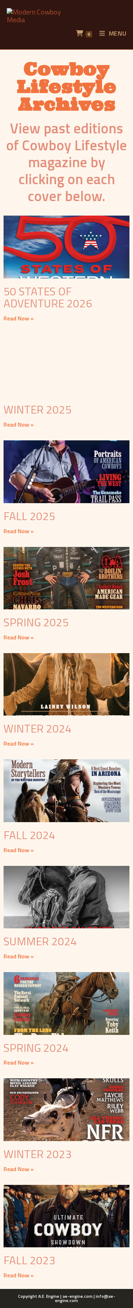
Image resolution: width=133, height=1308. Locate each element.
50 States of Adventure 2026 (48, 297)
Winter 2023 (38, 1154)
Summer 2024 (40, 941)
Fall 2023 (29, 1260)
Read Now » (19, 318)
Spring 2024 (36, 1047)
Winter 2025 (38, 409)
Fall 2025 (29, 516)
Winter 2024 (38, 728)
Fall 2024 (29, 835)
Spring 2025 (36, 622)
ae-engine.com (77, 1296)
